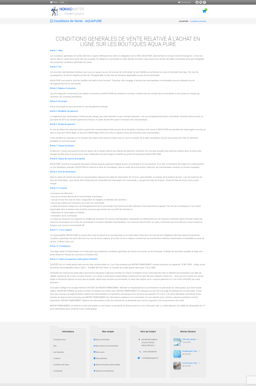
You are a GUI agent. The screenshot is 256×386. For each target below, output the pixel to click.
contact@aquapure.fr (150, 358)
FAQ (55, 346)
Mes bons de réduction (105, 371)
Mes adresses (101, 358)
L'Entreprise (57, 371)
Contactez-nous (59, 340)
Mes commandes (102, 340)
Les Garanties (58, 352)
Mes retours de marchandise (107, 346)
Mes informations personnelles (108, 365)
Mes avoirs (100, 352)
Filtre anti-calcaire (189, 339)
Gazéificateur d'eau (189, 351)
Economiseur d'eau (189, 363)
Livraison (56, 358)
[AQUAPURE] (68, 11)
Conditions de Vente (61, 365)
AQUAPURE (183, 21)
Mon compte (108, 331)
